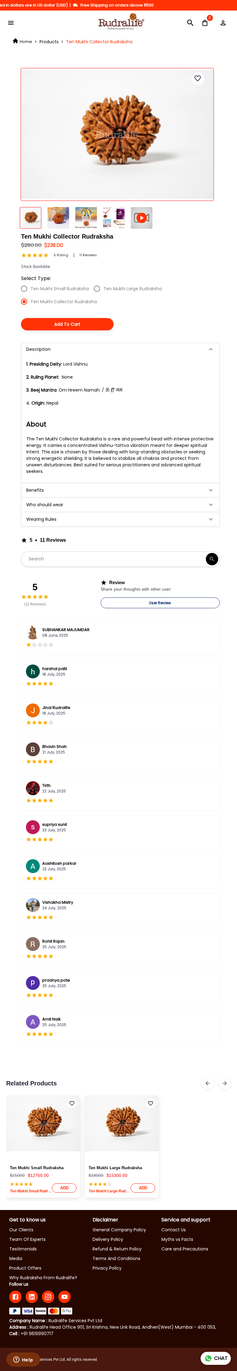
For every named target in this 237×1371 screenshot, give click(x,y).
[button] (120, 349)
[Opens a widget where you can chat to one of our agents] (23, 1360)
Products (49, 42)
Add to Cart (67, 324)
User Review (160, 602)
